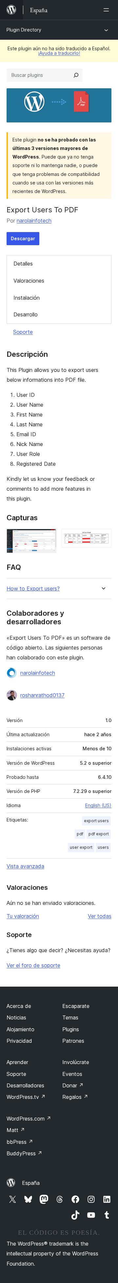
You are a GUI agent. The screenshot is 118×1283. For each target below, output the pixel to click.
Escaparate (75, 1006)
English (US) (98, 805)
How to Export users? (33, 589)
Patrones (73, 1040)
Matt (16, 1130)
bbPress (20, 1142)
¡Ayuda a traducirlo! (59, 53)
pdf (80, 833)
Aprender (17, 1062)
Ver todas (99, 916)
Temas (70, 1017)
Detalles (23, 263)
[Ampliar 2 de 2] (102, 537)
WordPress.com (29, 1118)
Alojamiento (20, 1029)
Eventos (72, 1074)
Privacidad (19, 1040)
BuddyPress (24, 1153)
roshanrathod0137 (42, 695)
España (31, 1183)
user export (81, 847)
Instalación (26, 297)
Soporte (23, 332)
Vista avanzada (25, 866)
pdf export (98, 833)
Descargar (23, 238)
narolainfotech (34, 220)
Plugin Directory (24, 29)
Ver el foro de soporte (33, 965)
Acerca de (19, 1006)
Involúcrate (75, 1062)
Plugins (70, 1029)
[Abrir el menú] (107, 10)
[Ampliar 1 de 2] (47, 537)
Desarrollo (25, 314)
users (103, 847)
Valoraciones (28, 280)
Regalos (75, 1097)
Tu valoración (23, 916)
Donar (73, 1085)
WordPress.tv (26, 1097)
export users (96, 820)
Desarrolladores (25, 1085)
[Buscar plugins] (76, 75)
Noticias (16, 1017)
